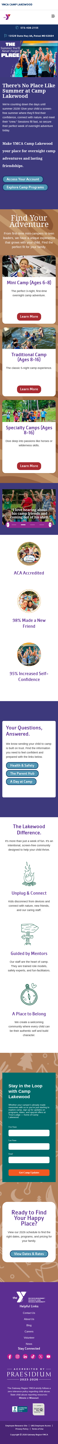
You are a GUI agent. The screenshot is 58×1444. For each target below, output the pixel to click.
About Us (29, 1319)
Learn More (29, 316)
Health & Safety (22, 765)
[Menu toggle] (53, 16)
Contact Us (29, 1313)
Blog (29, 1325)
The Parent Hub (22, 773)
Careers (29, 1331)
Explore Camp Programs (25, 187)
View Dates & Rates (29, 1254)
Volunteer (29, 1337)
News (29, 1344)
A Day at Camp (21, 781)
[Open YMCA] (21, 17)
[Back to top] (8, 1430)
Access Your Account (23, 179)
